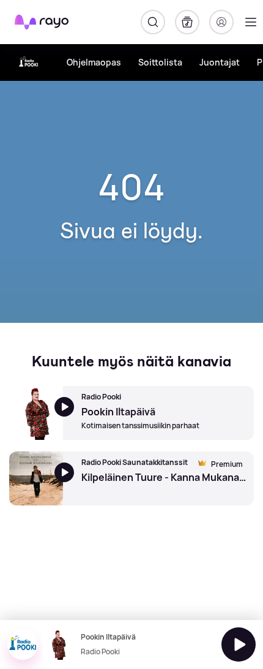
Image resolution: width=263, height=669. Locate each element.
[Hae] (153, 22)
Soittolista (160, 62)
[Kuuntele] (238, 644)
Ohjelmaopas (94, 62)
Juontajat (219, 62)
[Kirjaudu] (221, 22)
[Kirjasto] (187, 22)
